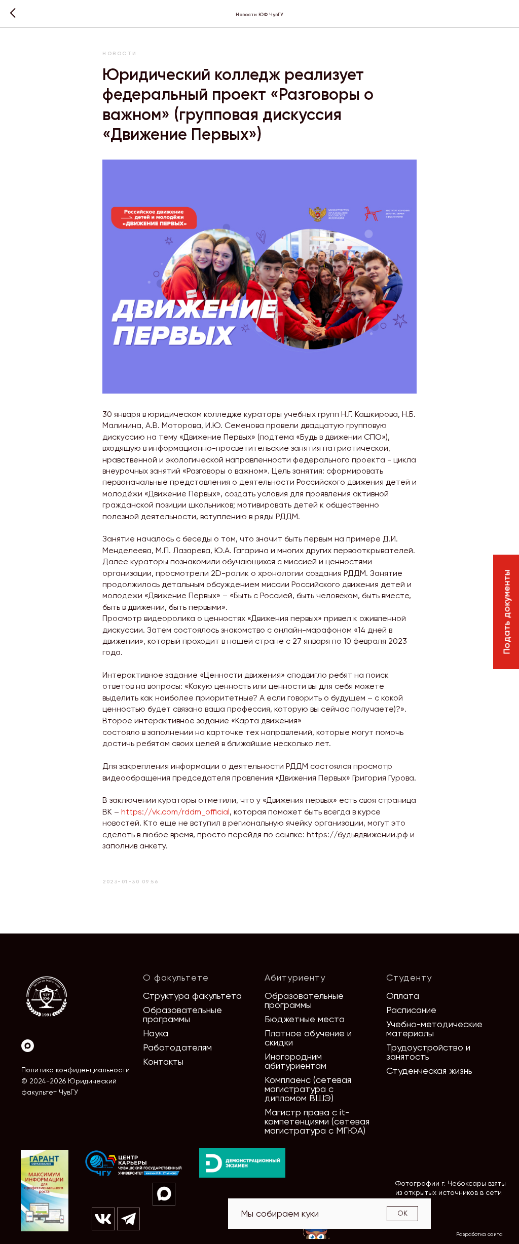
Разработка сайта (479, 1234)
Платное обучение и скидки (308, 1037)
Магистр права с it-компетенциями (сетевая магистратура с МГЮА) (317, 1121)
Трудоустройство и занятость (428, 1052)
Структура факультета (192, 995)
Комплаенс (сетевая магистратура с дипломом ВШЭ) (308, 1088)
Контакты (163, 1061)
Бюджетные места (305, 1019)
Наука (155, 1033)
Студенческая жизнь (429, 1070)
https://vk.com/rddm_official (175, 812)
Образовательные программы (182, 1014)
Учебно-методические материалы (434, 1028)
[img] (133, 1163)
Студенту (409, 977)
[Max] (27, 1045)
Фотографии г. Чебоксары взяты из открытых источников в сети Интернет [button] (450, 1192)
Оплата (402, 995)
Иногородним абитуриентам (295, 1061)
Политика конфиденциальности (75, 1070)
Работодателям (177, 1047)
